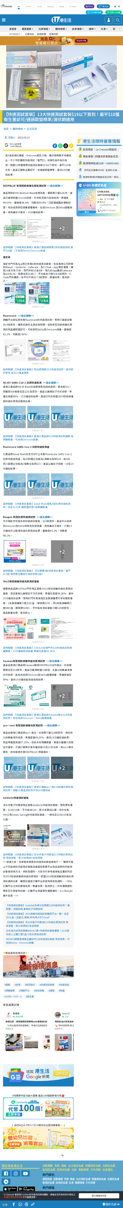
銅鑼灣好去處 (93, 1165)
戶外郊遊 (95, 1169)
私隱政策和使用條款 (13, 1197)
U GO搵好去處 (95, 12)
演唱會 (12, 29)
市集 (57, 1165)
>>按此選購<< (55, 185)
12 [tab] (69, 40)
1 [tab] (54, 37)
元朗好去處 (108, 1165)
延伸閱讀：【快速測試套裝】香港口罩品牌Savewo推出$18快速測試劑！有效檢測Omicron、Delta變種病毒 (37, 716)
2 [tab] (57, 37)
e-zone (73, 6)
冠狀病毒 (39, 990)
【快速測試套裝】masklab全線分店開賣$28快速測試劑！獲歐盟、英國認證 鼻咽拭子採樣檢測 (38, 907)
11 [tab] (66, 40)
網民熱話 (47, 1179)
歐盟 (62, 990)
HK (18, 6)
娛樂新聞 (41, 34)
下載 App (104, 6)
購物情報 (18, 129)
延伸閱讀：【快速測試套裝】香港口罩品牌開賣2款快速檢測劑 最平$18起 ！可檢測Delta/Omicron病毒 (38, 248)
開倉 (63, 1165)
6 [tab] (69, 37)
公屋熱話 (29, 34)
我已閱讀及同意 (99, 1195)
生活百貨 (32, 129)
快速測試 (64, 984)
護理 (52, 990)
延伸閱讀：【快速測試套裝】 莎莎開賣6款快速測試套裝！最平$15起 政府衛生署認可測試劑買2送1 (37, 572)
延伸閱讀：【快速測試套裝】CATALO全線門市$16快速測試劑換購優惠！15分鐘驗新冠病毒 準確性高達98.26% (37, 649)
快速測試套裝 (47, 984)
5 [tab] (66, 37)
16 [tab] (65, 44)
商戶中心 (89, 6)
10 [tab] (63, 40)
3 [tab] (60, 37)
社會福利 (107, 1169)
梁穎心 (11, 137)
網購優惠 (10, 990)
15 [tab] (62, 44)
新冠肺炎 (30, 984)
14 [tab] (59, 44)
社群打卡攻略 (115, 12)
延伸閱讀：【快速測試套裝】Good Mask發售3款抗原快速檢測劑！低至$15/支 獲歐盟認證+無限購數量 (36, 505)
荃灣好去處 (48, 1169)
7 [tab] (54, 40)
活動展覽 (47, 1165)
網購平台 (24, 990)
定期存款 (53, 34)
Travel (28, 6)
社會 (74, 1169)
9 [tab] (60, 40)
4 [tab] (63, 37)
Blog (62, 6)
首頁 (6, 129)
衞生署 (30, 996)
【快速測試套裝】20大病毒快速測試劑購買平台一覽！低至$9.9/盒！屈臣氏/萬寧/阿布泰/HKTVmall (37, 915)
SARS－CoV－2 (13, 996)
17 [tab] (68, 44)
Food (39, 6)
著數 (8, 984)
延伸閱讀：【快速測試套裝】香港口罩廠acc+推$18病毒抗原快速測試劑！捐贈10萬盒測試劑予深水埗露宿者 (38, 788)
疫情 (18, 984)
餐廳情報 (83, 1169)
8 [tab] (57, 40)
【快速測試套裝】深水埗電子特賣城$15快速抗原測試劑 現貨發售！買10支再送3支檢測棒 (37, 924)
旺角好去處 (63, 1169)
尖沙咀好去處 (76, 1165)
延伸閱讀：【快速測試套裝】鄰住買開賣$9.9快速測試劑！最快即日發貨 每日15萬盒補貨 (38, 370)
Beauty (51, 6)
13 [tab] (56, 44)
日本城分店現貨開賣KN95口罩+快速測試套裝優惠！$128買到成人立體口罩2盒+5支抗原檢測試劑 (37, 932)
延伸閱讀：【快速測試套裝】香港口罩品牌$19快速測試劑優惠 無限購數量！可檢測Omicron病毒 (38, 437)
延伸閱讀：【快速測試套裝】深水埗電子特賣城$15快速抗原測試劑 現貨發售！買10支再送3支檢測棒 (38, 856)
